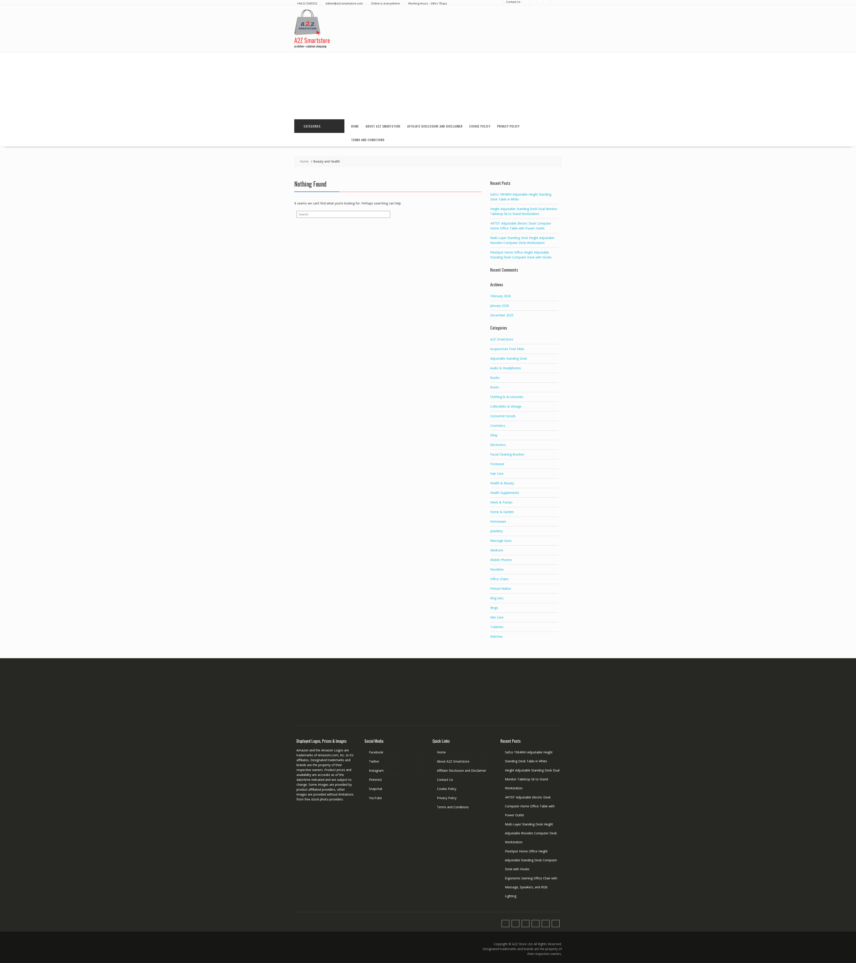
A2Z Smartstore (312, 40)
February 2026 (500, 296)
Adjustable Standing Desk (508, 358)
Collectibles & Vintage (505, 406)
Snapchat (375, 789)
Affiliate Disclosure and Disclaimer (435, 126)
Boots (494, 387)
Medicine (496, 550)
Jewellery (496, 531)
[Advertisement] (428, 86)
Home (355, 126)
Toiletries (497, 627)
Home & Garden (502, 512)
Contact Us (445, 779)
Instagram (376, 770)
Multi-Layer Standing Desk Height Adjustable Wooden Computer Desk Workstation (531, 833)
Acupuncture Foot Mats (507, 349)
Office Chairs (499, 579)
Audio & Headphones (505, 368)
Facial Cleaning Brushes (507, 454)
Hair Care (497, 473)
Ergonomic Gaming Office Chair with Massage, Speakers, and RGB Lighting (531, 887)
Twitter (374, 761)
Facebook (376, 752)
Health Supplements (504, 493)
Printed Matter (500, 588)
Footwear (497, 464)
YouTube (375, 798)
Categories (312, 126)
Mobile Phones (501, 560)
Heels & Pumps (501, 502)
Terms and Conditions (368, 139)
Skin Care (497, 617)
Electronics (498, 445)
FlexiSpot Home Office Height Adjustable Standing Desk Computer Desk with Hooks (531, 860)
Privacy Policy (508, 126)
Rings (494, 608)
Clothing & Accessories (506, 397)
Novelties (497, 569)
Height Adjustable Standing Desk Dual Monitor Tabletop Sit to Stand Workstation (532, 779)
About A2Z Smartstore (383, 126)
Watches (496, 636)
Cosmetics (497, 425)
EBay (494, 435)
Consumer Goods (503, 416)
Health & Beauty (502, 483)
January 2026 (499, 305)
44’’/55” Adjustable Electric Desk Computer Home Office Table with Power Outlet (530, 806)
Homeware (498, 521)
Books (495, 377)
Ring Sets (497, 598)
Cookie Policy (479, 126)
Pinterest (375, 779)
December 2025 (501, 315)
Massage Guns (501, 540)
